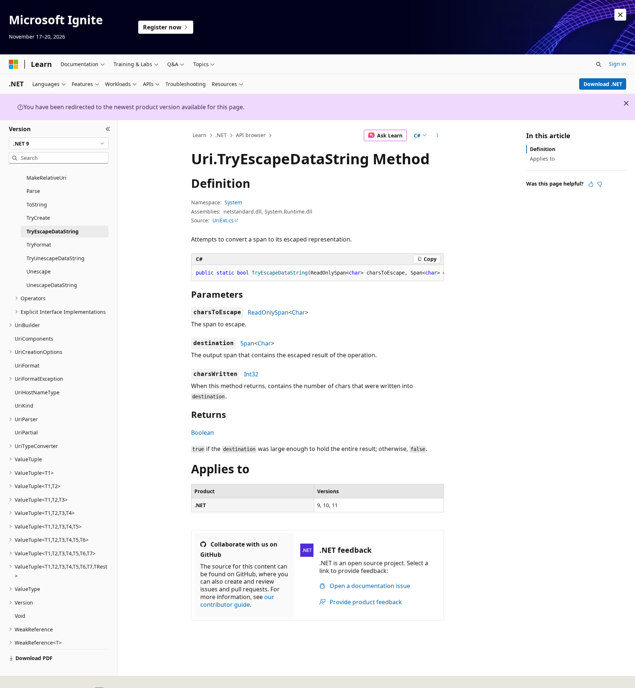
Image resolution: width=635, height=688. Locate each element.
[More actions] (437, 135)
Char (298, 312)
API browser (251, 135)
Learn (200, 135)
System (233, 202)
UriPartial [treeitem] (26, 432)
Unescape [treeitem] (38, 271)
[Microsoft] (13, 64)
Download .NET (603, 83)
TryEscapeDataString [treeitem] (52, 231)
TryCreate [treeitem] (38, 217)
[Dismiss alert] (620, 15)
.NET (221, 135)
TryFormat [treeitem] (38, 244)
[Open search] (598, 64)
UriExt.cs (223, 220)
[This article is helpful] (590, 184)
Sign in (617, 63)
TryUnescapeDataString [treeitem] (55, 258)
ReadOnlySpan (268, 312)
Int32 (251, 374)
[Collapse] (107, 129)
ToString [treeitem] (36, 204)
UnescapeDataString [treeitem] (51, 285)
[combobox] (58, 143)
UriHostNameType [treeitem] (37, 392)
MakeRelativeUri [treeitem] (46, 177)
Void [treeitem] (20, 615)
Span (247, 343)
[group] (317, 273)
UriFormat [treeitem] (27, 365)
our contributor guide (237, 601)
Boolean (202, 433)
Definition (542, 149)
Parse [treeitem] (33, 190)
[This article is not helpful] (599, 184)
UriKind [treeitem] (24, 405)
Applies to (542, 158)
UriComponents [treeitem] (34, 338)
